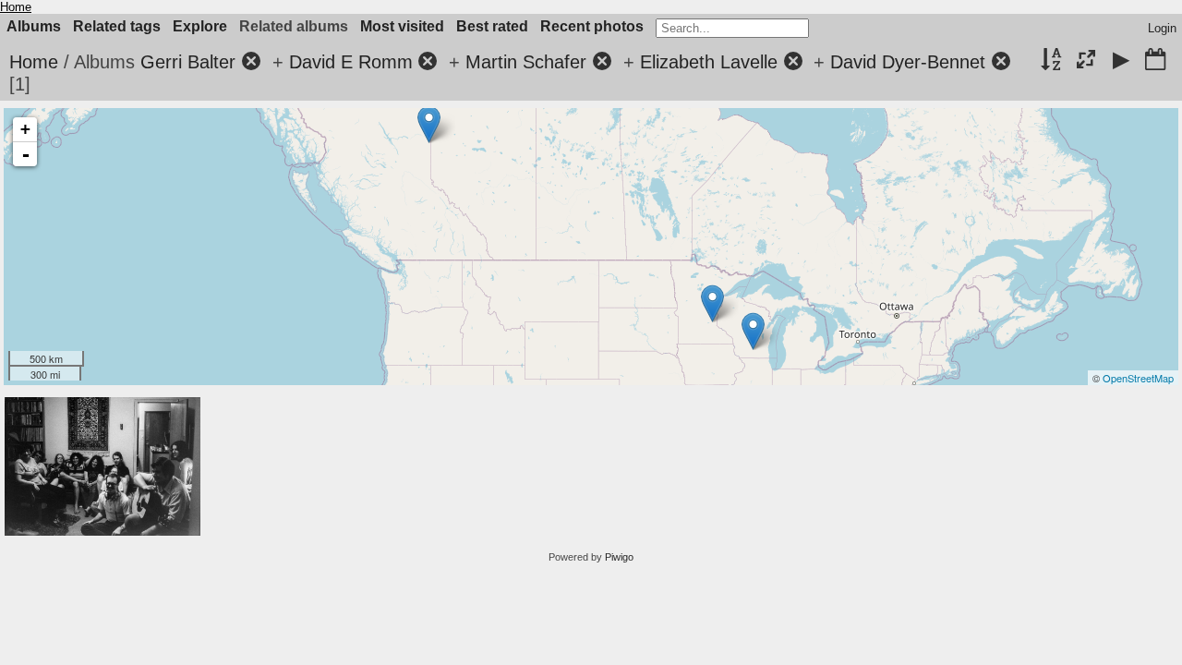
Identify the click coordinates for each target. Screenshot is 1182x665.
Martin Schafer (525, 62)
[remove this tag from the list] (251, 62)
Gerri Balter (187, 62)
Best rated (492, 26)
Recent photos (592, 26)
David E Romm (351, 62)
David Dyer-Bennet (907, 62)
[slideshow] (1121, 61)
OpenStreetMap (1138, 377)
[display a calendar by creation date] (1155, 61)
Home (15, 7)
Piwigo (619, 556)
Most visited (402, 26)
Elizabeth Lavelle (709, 62)
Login (1162, 28)
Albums (33, 26)
